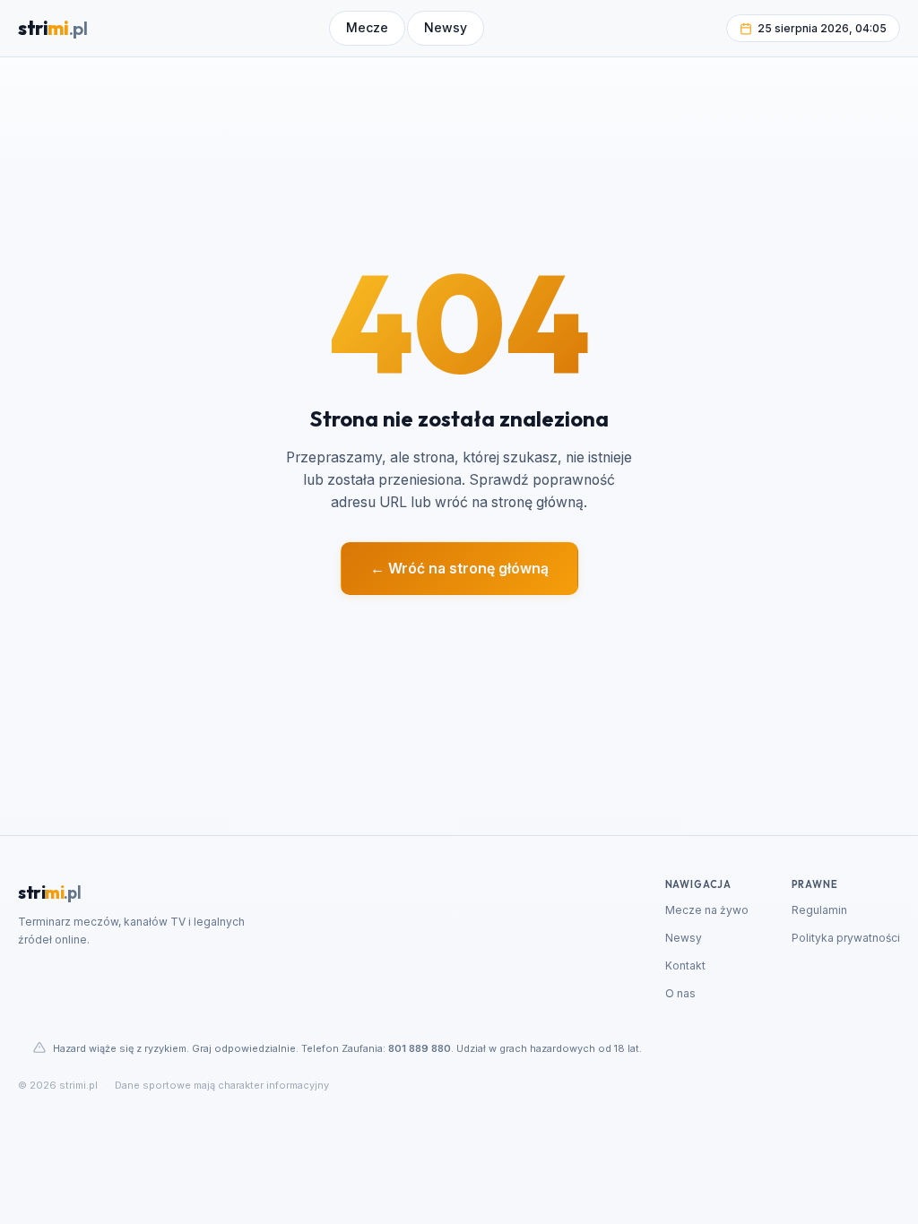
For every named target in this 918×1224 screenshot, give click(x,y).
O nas (680, 993)
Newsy (683, 937)
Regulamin (819, 910)
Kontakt (685, 965)
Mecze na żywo (707, 910)
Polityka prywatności (846, 937)
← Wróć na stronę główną (459, 568)
